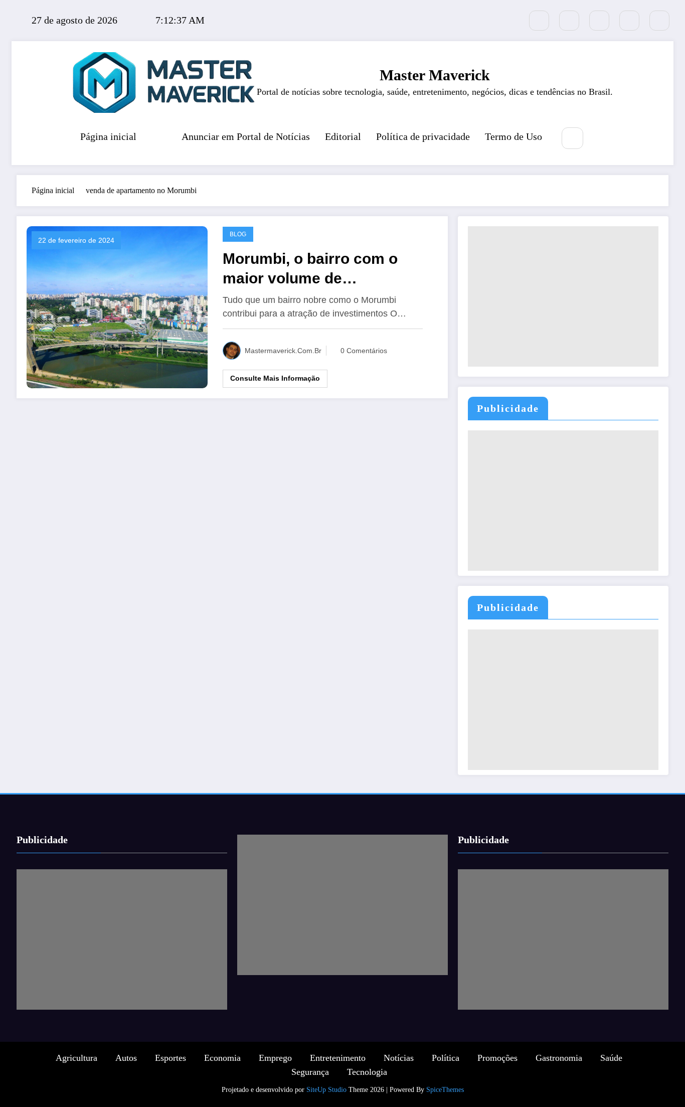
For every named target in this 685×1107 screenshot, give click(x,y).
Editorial (343, 136)
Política (445, 1058)
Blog (238, 234)
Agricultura (76, 1058)
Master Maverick (435, 75)
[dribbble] (599, 21)
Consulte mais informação (275, 378)
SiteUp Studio (326, 1089)
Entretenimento (338, 1058)
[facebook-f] (569, 21)
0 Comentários (363, 351)
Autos (126, 1058)
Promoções (497, 1058)
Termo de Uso (513, 136)
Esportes (170, 1058)
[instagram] (629, 21)
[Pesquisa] (572, 138)
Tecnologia (367, 1072)
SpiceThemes (445, 1089)
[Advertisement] (563, 296)
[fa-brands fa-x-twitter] (539, 21)
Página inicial (108, 136)
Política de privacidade (423, 136)
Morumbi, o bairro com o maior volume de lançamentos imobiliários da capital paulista (323, 269)
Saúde (611, 1058)
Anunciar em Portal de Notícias (246, 136)
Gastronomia (559, 1058)
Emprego (275, 1058)
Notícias (399, 1058)
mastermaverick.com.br (283, 351)
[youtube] (659, 21)
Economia (222, 1058)
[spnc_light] (602, 138)
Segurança (310, 1072)
